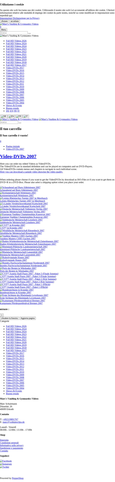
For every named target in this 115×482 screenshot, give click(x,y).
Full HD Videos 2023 (16, 49)
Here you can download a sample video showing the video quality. (31, 172)
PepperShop (18, 478)
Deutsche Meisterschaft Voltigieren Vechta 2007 (22, 211)
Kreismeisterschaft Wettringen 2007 (17, 195)
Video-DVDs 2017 (15, 67)
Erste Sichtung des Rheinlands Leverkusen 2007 (23, 298)
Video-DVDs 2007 (15, 94)
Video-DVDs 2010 (15, 86)
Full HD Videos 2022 (16, 51)
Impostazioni (6, 18)
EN (11, 111)
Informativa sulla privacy (12, 445)
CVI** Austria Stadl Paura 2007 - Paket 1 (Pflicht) (24, 287)
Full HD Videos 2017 (16, 65)
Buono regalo (12, 108)
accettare (15, 21)
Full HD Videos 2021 (16, 54)
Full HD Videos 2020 (16, 57)
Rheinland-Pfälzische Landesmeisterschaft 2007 (22, 249)
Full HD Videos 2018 (16, 62)
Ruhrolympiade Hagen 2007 (13, 260)
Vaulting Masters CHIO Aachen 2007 (18, 238)
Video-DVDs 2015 (15, 73)
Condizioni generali (9, 442)
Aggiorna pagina (28, 318)
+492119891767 (10, 419)
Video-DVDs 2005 (15, 100)
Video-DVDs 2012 (15, 81)
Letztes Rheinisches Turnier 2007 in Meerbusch (22, 201)
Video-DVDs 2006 (15, 97)
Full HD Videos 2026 (16, 41)
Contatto (4, 451)
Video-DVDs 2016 (15, 70)
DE (7, 111)
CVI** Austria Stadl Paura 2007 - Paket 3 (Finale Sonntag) (28, 276)
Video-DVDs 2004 (15, 103)
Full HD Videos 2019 (16, 59)
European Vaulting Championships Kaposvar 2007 (24, 217)
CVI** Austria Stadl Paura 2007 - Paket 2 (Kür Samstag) (27, 281)
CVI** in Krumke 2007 (11, 228)
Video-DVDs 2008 (15, 92)
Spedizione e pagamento (11, 448)
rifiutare (4, 21)
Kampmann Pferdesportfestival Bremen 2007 (21, 303)
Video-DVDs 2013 (15, 78)
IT (18, 111)
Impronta (4, 440)
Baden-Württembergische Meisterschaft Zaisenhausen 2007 (28, 244)
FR (15, 111)
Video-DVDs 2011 (15, 84)
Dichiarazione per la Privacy (26, 18)
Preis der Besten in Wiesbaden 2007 (17, 271)
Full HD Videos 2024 (16, 43)
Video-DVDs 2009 (15, 89)
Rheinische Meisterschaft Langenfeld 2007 (20, 255)
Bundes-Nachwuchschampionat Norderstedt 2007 (23, 265)
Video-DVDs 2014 (15, 76)
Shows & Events (14, 105)
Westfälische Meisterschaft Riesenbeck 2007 (21, 233)
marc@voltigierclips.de (14, 422)
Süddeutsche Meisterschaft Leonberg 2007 (20, 222)
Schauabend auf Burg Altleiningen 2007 (19, 190)
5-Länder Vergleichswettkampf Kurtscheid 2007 (23, 206)
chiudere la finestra (9, 318)
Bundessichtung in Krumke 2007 (15, 292)
